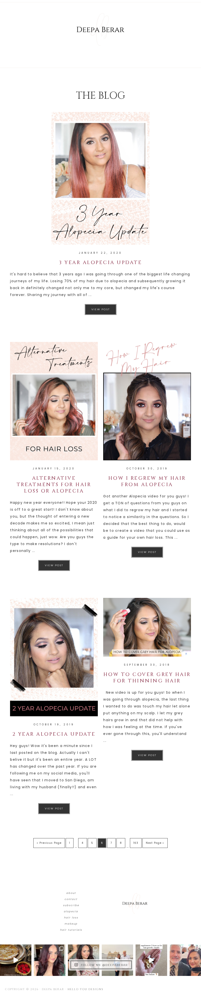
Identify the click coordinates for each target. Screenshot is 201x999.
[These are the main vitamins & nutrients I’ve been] (151, 960)
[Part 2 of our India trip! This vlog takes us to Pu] (117, 960)
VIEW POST (100, 309)
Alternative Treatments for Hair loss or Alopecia (54, 484)
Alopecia (71, 911)
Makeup (70, 924)
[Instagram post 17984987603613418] (185, 960)
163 (135, 843)
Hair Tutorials (71, 930)
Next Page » (155, 843)
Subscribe (71, 905)
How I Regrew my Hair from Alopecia (147, 481)
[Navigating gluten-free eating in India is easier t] (15, 960)
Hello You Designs (85, 989)
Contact (70, 899)
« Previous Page (49, 843)
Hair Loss (71, 917)
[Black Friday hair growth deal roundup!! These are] (49, 960)
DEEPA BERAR (100, 29)
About (71, 893)
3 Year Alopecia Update (100, 262)
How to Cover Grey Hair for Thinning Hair (147, 677)
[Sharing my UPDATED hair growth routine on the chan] (83, 960)
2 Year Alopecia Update (54, 734)
